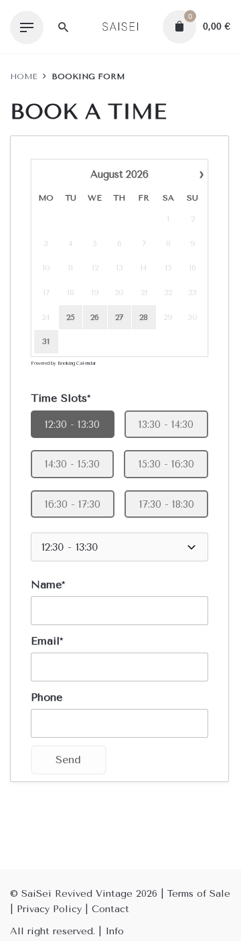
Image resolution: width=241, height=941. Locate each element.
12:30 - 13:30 (72, 425)
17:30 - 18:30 (166, 504)
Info (114, 931)
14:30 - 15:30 (72, 464)
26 (94, 317)
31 (46, 341)
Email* (47, 640)
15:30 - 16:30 (166, 464)
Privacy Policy (49, 909)
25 (70, 317)
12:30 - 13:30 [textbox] (70, 547)
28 (143, 317)
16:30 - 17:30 (72, 504)
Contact (110, 909)
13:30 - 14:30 (166, 425)
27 (119, 317)
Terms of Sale (198, 893)
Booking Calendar (77, 363)
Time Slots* (60, 398)
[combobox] (119, 547)
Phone (46, 697)
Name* (48, 584)
